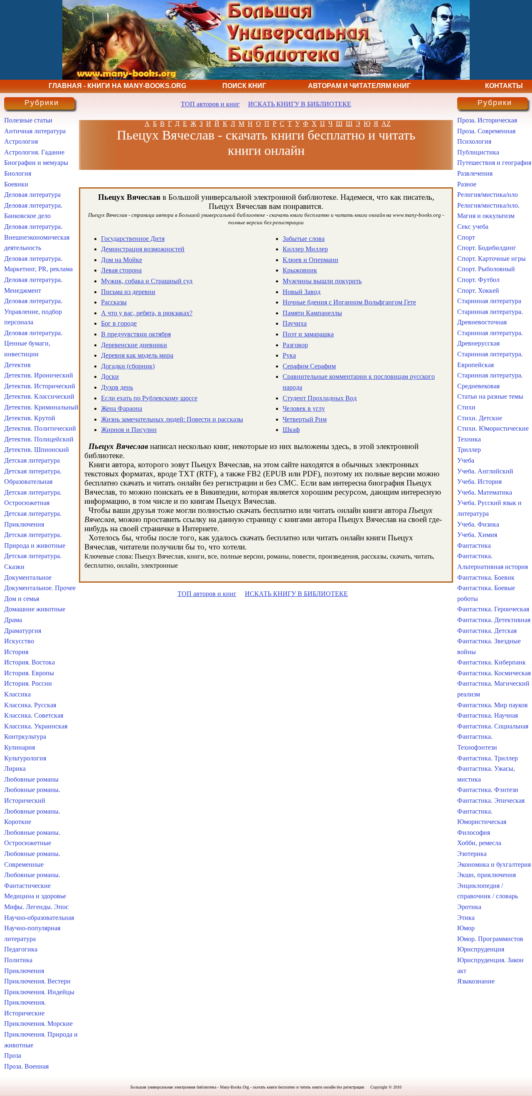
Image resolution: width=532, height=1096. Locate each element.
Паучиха (295, 323)
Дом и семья (21, 598)
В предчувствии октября (136, 334)
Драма (13, 619)
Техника (469, 439)
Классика (17, 694)
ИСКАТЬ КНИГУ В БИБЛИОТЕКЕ (299, 104)
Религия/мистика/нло (487, 194)
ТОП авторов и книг (210, 104)
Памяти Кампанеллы (312, 312)
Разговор (295, 344)
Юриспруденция (480, 949)
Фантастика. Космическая (494, 673)
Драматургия (22, 630)
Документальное (28, 577)
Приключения (24, 970)
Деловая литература (32, 194)
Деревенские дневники (134, 344)
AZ (386, 123)
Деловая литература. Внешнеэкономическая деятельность (36, 237)
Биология (17, 173)
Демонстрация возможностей (143, 249)
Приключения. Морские (38, 1023)
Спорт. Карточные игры (491, 258)
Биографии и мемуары (36, 162)
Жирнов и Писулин (129, 429)
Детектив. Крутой (29, 418)
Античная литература (35, 131)
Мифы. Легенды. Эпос (36, 906)
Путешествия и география (494, 162)
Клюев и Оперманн (310, 259)
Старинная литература (489, 300)
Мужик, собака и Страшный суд (146, 280)
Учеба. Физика (478, 524)
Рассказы (114, 302)
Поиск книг (244, 85)
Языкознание (476, 981)
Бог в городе (119, 323)
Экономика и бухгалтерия (494, 864)
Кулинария (19, 747)
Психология (474, 141)
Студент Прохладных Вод (320, 398)
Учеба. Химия (477, 534)
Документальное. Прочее (40, 587)
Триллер (469, 449)
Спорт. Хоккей (478, 290)
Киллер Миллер (305, 249)
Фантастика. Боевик (486, 577)
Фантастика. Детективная (493, 619)
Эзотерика (472, 853)
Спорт (466, 237)
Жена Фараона (121, 408)
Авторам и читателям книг (359, 85)
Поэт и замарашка (308, 334)
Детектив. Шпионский (36, 449)
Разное (466, 184)
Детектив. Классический (39, 396)
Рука (289, 355)
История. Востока (29, 662)
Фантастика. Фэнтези (487, 789)
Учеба (465, 460)
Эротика (469, 906)
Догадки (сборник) (128, 366)
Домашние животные (34, 609)
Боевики (16, 184)
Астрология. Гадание (34, 152)
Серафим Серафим (309, 366)
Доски (110, 376)
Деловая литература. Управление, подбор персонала (33, 311)
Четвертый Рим (305, 419)
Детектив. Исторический (39, 386)
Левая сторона (121, 270)
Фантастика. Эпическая (491, 800)
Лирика (15, 768)
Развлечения (475, 173)
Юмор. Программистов (490, 938)
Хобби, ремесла (479, 842)
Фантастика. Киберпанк (491, 662)
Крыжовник (300, 270)
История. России (28, 683)
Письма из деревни (128, 291)
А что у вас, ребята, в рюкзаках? (146, 312)
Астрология (21, 141)
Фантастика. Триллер (487, 758)
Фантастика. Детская (487, 630)
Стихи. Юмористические (493, 428)
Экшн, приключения (486, 874)
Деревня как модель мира (137, 355)
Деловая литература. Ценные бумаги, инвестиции (33, 343)
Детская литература (32, 460)
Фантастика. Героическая (493, 609)
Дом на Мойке (121, 259)
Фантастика (474, 545)
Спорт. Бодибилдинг (486, 247)
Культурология (25, 758)
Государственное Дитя (133, 238)
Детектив (17, 364)
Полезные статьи (28, 120)
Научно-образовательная (39, 917)
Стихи (466, 407)
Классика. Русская (30, 705)
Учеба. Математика (484, 492)
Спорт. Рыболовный (486, 268)
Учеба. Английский (485, 471)
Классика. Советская (33, 715)
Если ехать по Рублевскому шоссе (149, 398)
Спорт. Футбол (478, 279)
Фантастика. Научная (487, 715)
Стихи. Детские (479, 418)
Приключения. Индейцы (39, 991)
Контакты (504, 85)
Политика (18, 960)
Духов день (117, 387)
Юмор (466, 928)
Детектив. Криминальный (41, 407)
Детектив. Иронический (38, 375)
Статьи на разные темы (490, 396)
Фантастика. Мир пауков (492, 705)
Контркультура (25, 736)
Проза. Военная (26, 1066)
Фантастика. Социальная (492, 726)
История (16, 651)
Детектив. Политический (40, 428)
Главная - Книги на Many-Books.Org (117, 85)
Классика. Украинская (35, 726)
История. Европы (29, 673)
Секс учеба (472, 226)
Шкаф (291, 429)
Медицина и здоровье (35, 896)
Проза (12, 1055)
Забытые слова (304, 238)
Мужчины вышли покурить (322, 280)
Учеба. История (479, 481)
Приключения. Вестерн (37, 981)
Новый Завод (301, 291)
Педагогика (20, 949)
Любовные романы (31, 779)
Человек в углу (304, 408)
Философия (473, 832)
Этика (466, 917)
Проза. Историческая (487, 120)
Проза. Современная (486, 131)
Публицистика (478, 152)
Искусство (19, 641)
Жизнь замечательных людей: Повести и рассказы (172, 419)
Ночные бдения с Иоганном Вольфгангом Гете (349, 302)
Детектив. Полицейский (39, 439)
